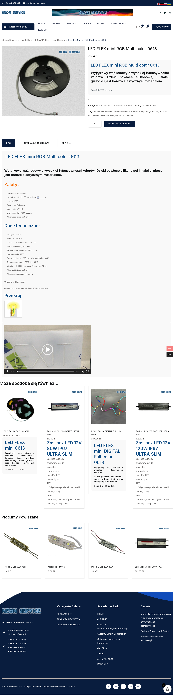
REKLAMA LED (133, 105)
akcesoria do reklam (103, 111)
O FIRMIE (55, 23)
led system (144, 111)
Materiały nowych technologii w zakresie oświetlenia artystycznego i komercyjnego (156, 620)
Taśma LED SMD (149, 105)
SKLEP (100, 23)
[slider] (45, 371)
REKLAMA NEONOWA (68, 619)
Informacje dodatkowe (36, 143)
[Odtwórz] (7, 371)
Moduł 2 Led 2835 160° (102, 567)
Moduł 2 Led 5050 (56, 567)
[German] (162, 4)
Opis (8, 143)
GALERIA (86, 23)
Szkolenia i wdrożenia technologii (108, 641)
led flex (134, 111)
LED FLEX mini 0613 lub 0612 (15, 431)
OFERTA (70, 23)
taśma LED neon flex (125, 115)
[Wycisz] (83, 371)
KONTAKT (43, 29)
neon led (154, 111)
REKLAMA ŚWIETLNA (68, 624)
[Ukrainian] (169, 4)
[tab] (8, 143)
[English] (158, 4)
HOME (41, 23)
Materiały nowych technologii (112, 628)
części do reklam (122, 111)
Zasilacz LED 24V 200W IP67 (148, 567)
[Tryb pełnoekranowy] (87, 371)
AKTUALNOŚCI (118, 23)
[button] (47, 349)
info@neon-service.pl (35, 3)
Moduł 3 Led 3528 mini (15, 567)
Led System (105, 105)
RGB (112, 115)
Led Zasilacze (118, 105)
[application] (47, 349)
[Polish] (165, 4)
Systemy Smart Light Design (111, 633)
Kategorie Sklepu (18, 26)
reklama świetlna (101, 115)
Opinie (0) (66, 143)
